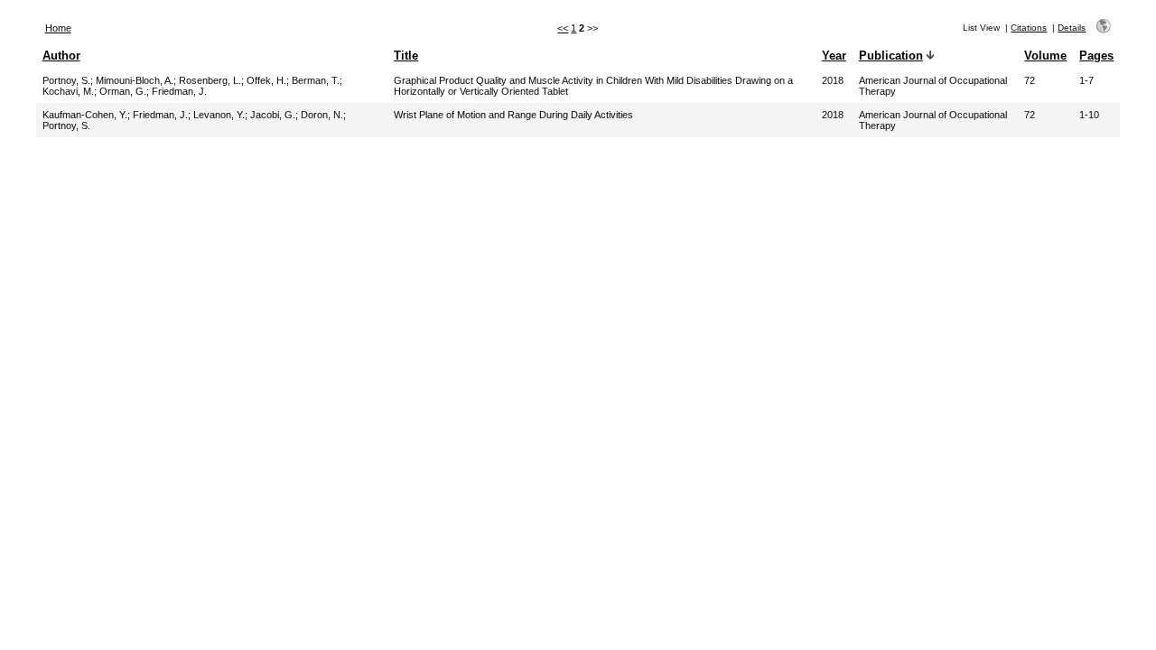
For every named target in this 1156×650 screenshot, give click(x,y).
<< (562, 28)
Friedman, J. (179, 91)
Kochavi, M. (68, 91)
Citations (1029, 27)
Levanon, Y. (219, 114)
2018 (833, 80)
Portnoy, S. (66, 80)
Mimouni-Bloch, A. (134, 80)
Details (1072, 27)
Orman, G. (122, 91)
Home (58, 28)
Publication (891, 55)
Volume (1045, 55)
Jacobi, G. (272, 114)
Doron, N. (322, 114)
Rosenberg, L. (210, 80)
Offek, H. (266, 80)
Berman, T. (316, 80)
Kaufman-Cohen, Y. (84, 114)
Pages (1096, 55)
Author (61, 55)
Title (406, 55)
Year (834, 55)
